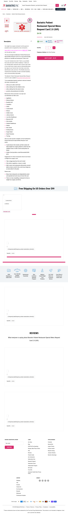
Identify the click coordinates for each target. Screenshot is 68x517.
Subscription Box (31, 459)
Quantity (8, 253)
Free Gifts (11, 1)
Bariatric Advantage (52, 455)
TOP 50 (32, 9)
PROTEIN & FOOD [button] (15, 9)
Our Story (30, 442)
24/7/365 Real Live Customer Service (51, 277)
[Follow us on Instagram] (42, 481)
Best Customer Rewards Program (34, 277)
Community (25, 1)
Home (4, 14)
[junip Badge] (44, 482)
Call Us (34, 1)
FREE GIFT (25, 50)
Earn (60, 41)
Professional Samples (21, 495)
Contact (30, 1)
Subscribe (10, 447)
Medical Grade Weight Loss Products (42, 277)
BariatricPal (39, 37)
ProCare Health (51, 448)
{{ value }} (7, 203)
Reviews (16, 1)
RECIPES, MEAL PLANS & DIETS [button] (48, 9)
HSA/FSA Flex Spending (33, 446)
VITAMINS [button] (8, 9)
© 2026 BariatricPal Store (19, 507)
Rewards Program (32, 461)
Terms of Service (30, 507)
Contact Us (18, 486)
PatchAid (50, 442)
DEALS (35, 9)
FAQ (29, 450)
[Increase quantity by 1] (54, 47)
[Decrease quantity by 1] (47, 47)
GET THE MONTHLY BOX (60, 9)
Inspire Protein (51, 446)
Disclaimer (45, 507)
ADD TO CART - (50, 58)
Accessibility (52, 507)
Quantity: (39, 47)
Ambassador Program (32, 465)
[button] (62, 5)
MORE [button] (22, 9)
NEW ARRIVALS (27, 9)
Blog (20, 1)
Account (18, 484)
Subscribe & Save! (32, 463)
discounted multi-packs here (23, 77)
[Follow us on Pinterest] (45, 481)
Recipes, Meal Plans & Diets (34, 448)
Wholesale (18, 493)
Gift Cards (30, 467)
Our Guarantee (19, 489)
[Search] (57, 5)
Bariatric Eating (51, 450)
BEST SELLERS (3, 9)
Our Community (31, 457)
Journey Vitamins (51, 452)
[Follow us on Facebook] (40, 481)
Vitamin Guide (31, 455)
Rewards (6, 1)
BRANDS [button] (39, 9)
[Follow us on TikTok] (48, 481)
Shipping (18, 480)
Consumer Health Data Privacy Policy (34, 472)
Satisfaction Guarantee (25, 275)
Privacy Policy (38, 507)
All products (8, 14)
